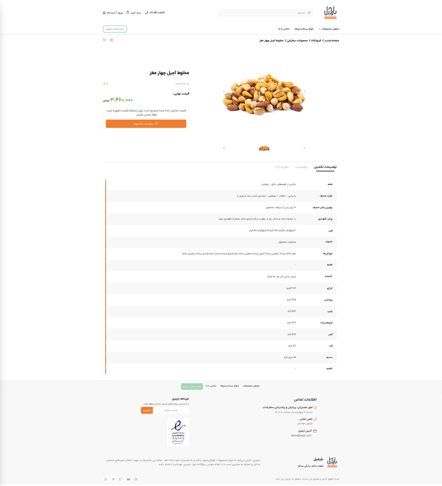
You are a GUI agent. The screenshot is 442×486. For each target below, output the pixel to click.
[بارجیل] (330, 12)
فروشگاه (316, 40)
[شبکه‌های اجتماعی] (136, 479)
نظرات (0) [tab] (282, 167)
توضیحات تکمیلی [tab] (325, 167)
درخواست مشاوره (144, 123)
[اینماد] (178, 432)
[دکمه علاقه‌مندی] (104, 41)
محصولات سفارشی (297, 40)
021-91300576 (157, 13)
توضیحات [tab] (301, 167)
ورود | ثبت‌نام (115, 13)
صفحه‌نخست (331, 40)
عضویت (146, 410)
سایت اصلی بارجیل (115, 28)
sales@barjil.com (301, 435)
